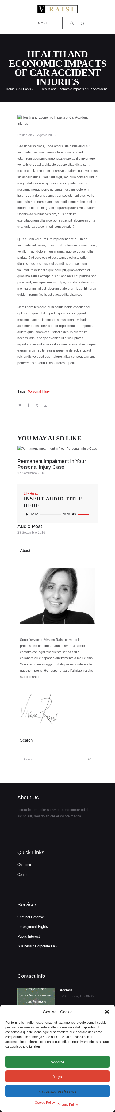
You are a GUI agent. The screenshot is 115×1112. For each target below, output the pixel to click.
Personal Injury (39, 391)
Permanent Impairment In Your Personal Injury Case (51, 464)
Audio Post (29, 526)
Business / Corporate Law (37, 946)
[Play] (27, 514)
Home (10, 89)
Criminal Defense (30, 917)
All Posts (24, 89)
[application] (57, 514)
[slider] (83, 515)
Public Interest (28, 936)
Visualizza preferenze (57, 1091)
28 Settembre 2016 (31, 532)
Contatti (23, 875)
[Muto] (74, 514)
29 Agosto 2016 (44, 135)
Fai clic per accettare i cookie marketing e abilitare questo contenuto (36, 1001)
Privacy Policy (67, 1105)
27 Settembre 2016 (31, 473)
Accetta (57, 1062)
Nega (57, 1076)
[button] (107, 1011)
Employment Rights (32, 927)
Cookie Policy (45, 1103)
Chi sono (24, 865)
